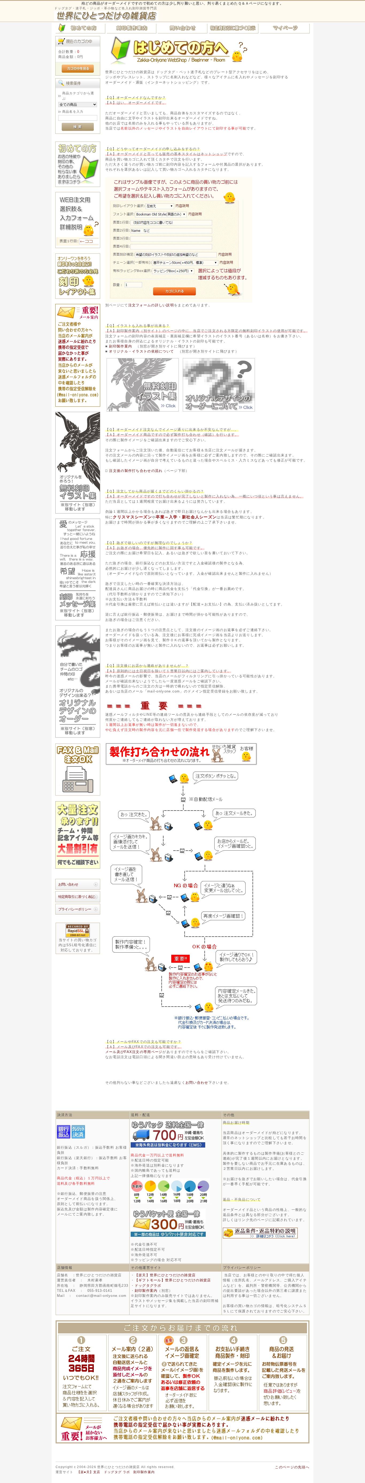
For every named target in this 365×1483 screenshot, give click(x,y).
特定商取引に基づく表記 (76, 897)
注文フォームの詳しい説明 (151, 305)
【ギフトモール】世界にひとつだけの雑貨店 (173, 1280)
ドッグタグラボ (148, 1286)
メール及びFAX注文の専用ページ (133, 1052)
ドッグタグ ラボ (117, 1472)
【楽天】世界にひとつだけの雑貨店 (165, 1275)
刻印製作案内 (120, 346)
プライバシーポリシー (74, 909)
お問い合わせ (68, 884)
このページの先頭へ (292, 1467)
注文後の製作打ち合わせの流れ (135, 471)
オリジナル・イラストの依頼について (141, 351)
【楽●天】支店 (88, 1472)
